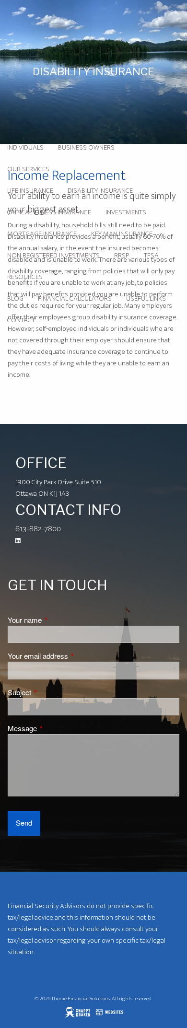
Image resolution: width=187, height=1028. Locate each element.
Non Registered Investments (53, 255)
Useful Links (146, 298)
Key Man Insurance (121, 234)
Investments (125, 212)
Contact (21, 320)
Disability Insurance (100, 191)
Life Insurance (30, 191)
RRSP (121, 255)
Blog (15, 298)
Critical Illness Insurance (49, 212)
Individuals (25, 147)
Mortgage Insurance (42, 234)
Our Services (28, 169)
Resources (25, 277)
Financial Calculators (75, 298)
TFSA (151, 255)
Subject (53, 692)
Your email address (71, 656)
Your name (58, 620)
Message (56, 728)
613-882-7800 (38, 529)
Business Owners (86, 147)
